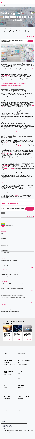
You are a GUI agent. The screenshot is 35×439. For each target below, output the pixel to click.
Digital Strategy (4, 238)
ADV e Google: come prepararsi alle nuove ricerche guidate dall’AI (12, 288)
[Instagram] (4, 428)
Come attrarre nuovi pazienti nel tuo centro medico (9, 276)
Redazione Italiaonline (16, 28)
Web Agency (20, 410)
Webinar (19, 376)
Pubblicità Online (4, 245)
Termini (16, 432)
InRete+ (5, 351)
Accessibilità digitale (22, 353)
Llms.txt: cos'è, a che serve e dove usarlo (7, 262)
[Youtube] (7, 428)
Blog (19, 373)
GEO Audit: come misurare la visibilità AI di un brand (9, 260)
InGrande (5, 353)
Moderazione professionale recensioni (23, 367)
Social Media (20, 362)
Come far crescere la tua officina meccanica (8, 272)
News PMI (3, 243)
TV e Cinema (20, 398)
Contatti (19, 409)
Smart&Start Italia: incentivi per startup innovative (9, 309)
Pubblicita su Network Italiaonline (9, 364)
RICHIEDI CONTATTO (30, 209)
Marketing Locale (4, 240)
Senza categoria (4, 247)
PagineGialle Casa (7, 398)
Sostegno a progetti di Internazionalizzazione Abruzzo (10, 311)
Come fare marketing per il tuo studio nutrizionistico (9, 274)
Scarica (30, 41)
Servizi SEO (5, 387)
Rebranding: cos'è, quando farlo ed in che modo (9, 265)
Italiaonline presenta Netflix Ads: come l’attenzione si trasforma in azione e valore (14, 283)
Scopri (32, 267)
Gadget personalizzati (7, 374)
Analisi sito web (6, 410)
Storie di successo (4, 255)
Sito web (19, 351)
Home (1, 5)
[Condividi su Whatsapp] (29, 36)
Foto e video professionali (22, 364)
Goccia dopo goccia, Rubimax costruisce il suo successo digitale (12, 295)
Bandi (2, 233)
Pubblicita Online (7, 362)
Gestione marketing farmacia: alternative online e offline (11, 85)
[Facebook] (2, 428)
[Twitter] (9, 428)
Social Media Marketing (5, 252)
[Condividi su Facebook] (27, 36)
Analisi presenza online (8, 409)
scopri (9, 339)
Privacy (14, 432)
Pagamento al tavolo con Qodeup (24, 390)
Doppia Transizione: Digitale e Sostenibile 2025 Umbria (10, 306)
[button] (33, 2)
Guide (19, 375)
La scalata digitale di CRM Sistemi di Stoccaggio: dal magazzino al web (13, 297)
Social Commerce (21, 389)
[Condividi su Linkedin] (33, 36)
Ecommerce (20, 387)
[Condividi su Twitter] (31, 36)
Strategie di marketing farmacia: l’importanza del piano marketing (13, 83)
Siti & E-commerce (4, 250)
